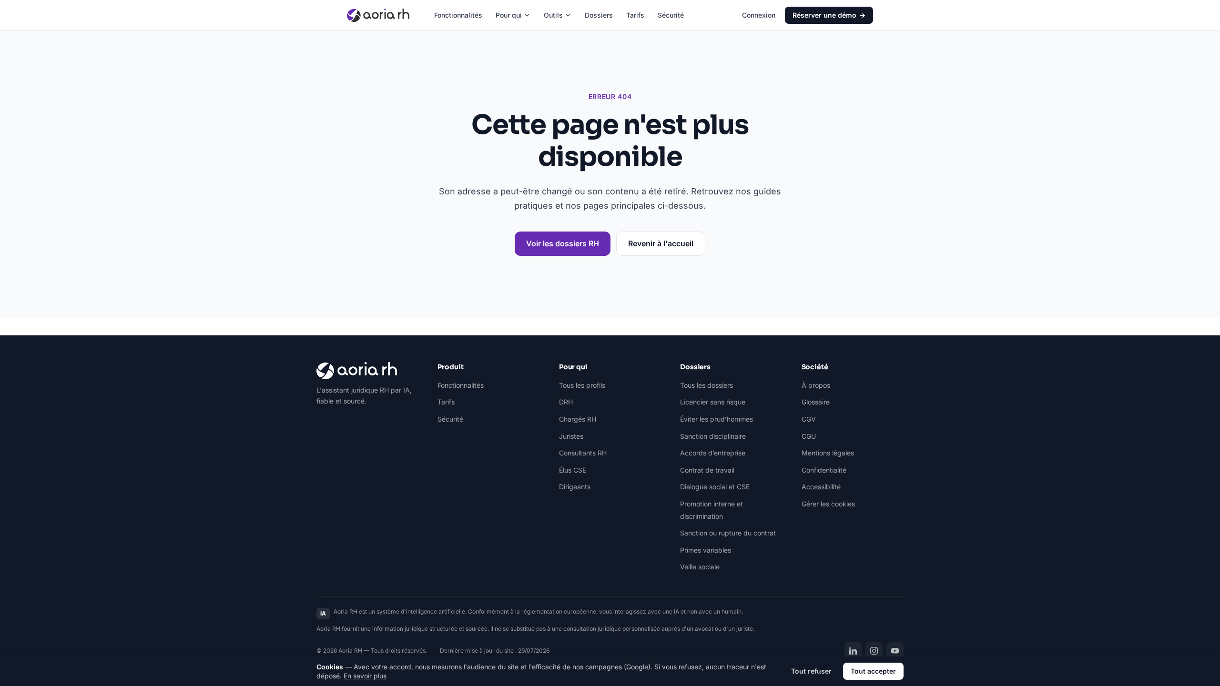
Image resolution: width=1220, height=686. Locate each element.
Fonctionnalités (458, 15)
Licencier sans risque (712, 402)
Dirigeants (574, 487)
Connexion (758, 15)
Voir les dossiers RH (562, 243)
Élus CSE (572, 470)
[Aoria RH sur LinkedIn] (853, 650)
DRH (566, 402)
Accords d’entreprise (712, 453)
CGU (809, 436)
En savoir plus (365, 676)
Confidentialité (824, 470)
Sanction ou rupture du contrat (728, 533)
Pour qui (509, 15)
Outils (553, 15)
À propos (816, 385)
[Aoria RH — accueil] (378, 15)
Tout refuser (811, 671)
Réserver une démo (829, 15)
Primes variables (705, 550)
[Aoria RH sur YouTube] (895, 650)
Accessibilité (821, 487)
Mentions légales (828, 453)
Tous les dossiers (706, 385)
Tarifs (635, 15)
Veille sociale (700, 567)
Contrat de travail (707, 470)
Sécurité (671, 15)
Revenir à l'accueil (660, 243)
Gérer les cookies (828, 504)
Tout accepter (873, 671)
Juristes (571, 436)
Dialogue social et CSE (715, 487)
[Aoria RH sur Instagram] (874, 650)
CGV (809, 419)
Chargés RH (577, 419)
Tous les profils (582, 385)
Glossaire (816, 402)
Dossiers (599, 15)
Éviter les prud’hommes (716, 419)
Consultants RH (583, 453)
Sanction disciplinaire (713, 436)
